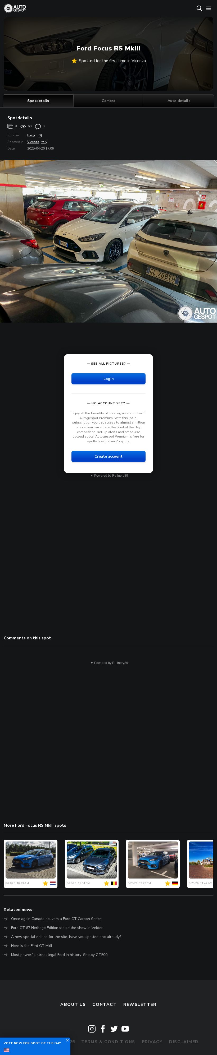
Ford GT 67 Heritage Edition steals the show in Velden (57, 927)
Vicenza (33, 142)
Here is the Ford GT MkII (31, 945)
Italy (44, 142)
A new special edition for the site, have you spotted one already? (66, 936)
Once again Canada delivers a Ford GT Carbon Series (56, 918)
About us (73, 1004)
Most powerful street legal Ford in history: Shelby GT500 (59, 954)
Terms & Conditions (108, 1042)
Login (108, 378)
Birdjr (31, 135)
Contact (104, 1004)
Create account (108, 456)
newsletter (140, 1004)
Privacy (152, 1042)
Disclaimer (183, 1042)
